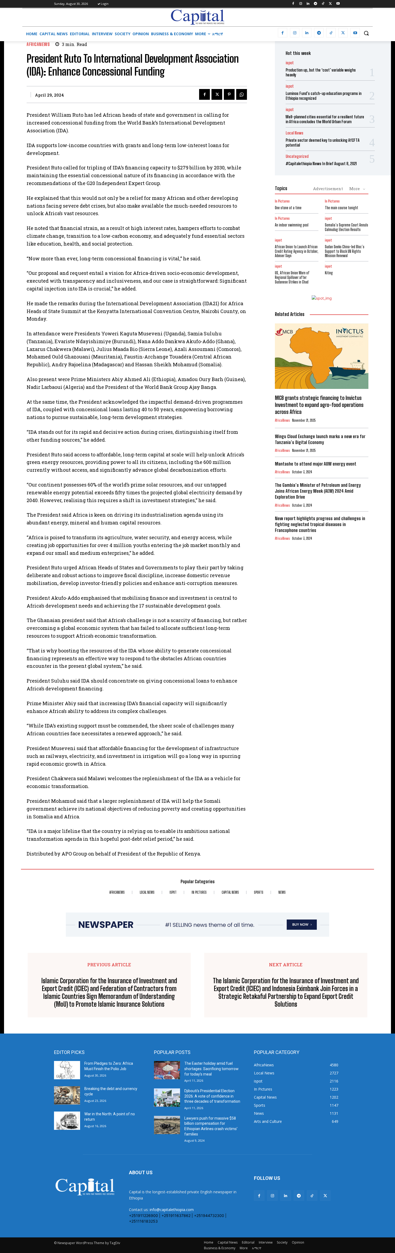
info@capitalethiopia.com (172, 1209)
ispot (290, 63)
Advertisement (328, 188)
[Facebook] (293, 4)
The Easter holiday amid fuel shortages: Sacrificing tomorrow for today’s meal (211, 1068)
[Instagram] (300, 4)
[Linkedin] (308, 4)
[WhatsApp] (241, 94)
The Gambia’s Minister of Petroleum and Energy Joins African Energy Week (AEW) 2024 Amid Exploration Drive (318, 491)
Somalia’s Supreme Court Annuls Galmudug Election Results (346, 227)
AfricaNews (38, 44)
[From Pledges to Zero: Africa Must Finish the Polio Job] (67, 1070)
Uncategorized (297, 156)
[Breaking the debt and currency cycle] (67, 1095)
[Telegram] (316, 4)
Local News (294, 133)
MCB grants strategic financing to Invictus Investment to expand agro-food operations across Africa (319, 405)
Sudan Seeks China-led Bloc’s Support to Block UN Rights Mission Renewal (344, 251)
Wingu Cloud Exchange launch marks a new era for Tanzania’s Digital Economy (320, 439)
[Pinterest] (229, 94)
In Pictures (282, 201)
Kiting (329, 273)
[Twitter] (330, 4)
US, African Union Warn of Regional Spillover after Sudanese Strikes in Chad (292, 277)
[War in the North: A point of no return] (67, 1121)
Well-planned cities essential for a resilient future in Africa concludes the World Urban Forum (325, 119)
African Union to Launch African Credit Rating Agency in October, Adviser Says (296, 251)
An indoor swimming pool (291, 225)
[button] (366, 33)
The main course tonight (341, 207)
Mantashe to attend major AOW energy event (315, 464)
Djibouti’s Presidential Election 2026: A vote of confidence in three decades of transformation (212, 1096)
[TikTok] (323, 4)
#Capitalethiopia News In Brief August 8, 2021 (321, 163)
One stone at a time (288, 207)
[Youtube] (338, 4)
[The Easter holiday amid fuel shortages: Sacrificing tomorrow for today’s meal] (167, 1070)
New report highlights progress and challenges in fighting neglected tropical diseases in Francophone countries (320, 524)
